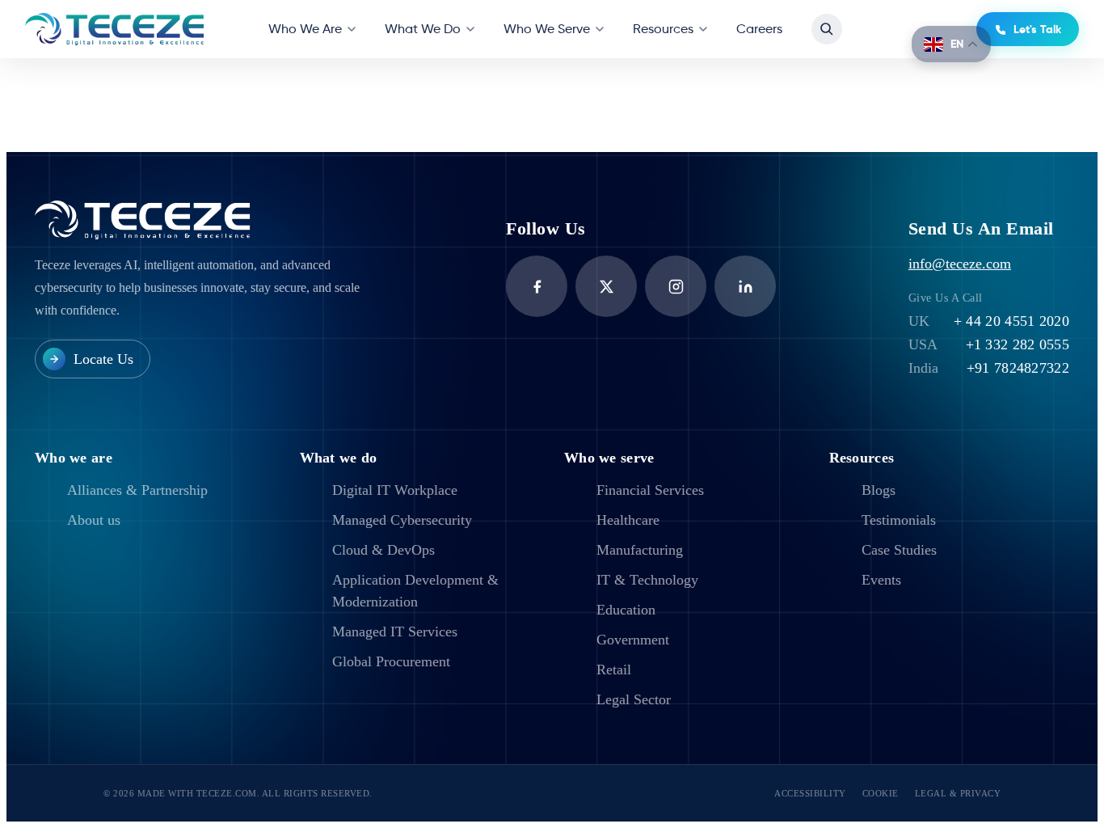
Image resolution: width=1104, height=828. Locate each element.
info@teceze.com (959, 264)
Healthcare (627, 520)
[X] (606, 286)
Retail (613, 669)
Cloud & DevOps (383, 550)
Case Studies (899, 550)
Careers (759, 28)
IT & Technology (647, 580)
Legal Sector (633, 699)
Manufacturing (639, 550)
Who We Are (305, 28)
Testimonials (899, 520)
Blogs (878, 490)
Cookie (880, 793)
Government (632, 640)
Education (625, 610)
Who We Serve (547, 28)
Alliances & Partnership (137, 490)
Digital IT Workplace (394, 490)
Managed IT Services (394, 631)
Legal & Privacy (958, 793)
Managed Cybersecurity (402, 520)
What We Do (423, 28)
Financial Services (650, 490)
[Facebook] (536, 286)
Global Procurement (391, 661)
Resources (663, 28)
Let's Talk (1037, 29)
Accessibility (810, 793)
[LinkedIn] (745, 286)
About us (93, 520)
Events (881, 580)
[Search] (826, 29)
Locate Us (103, 359)
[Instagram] (675, 286)
